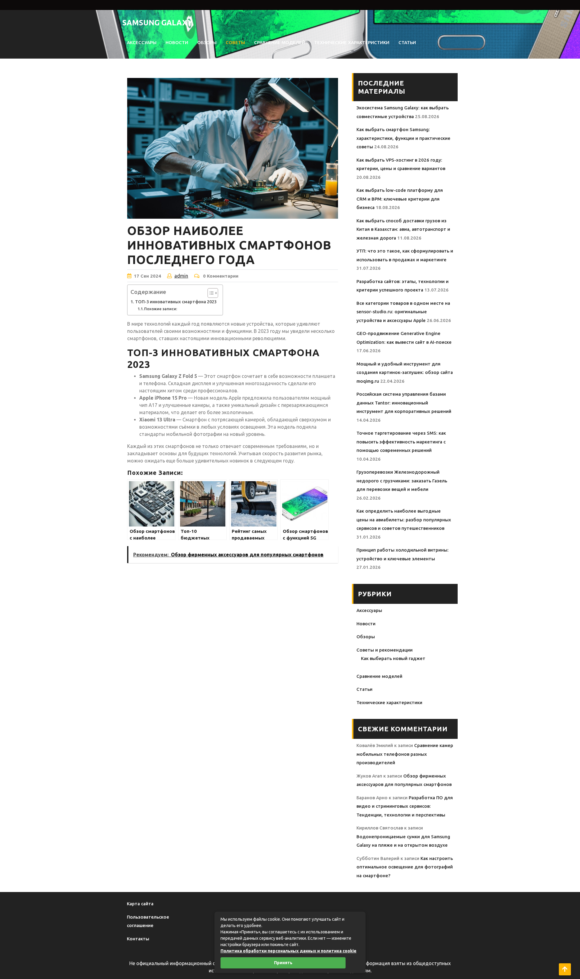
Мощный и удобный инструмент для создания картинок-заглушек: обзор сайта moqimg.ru (404, 372)
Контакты (138, 938)
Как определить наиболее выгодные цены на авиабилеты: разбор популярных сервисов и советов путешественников (403, 519)
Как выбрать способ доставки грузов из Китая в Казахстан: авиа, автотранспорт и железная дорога (403, 229)
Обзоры (207, 42)
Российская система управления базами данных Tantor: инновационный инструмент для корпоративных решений (403, 402)
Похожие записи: (160, 309)
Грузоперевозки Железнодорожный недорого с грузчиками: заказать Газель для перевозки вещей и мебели (401, 480)
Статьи (407, 42)
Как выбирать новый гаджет (393, 658)
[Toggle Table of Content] (210, 293)
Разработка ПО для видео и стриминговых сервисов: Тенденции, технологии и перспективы (404, 806)
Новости (177, 42)
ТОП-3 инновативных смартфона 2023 (176, 301)
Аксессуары (141, 42)
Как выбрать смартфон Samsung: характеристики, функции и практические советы (403, 138)
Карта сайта (140, 903)
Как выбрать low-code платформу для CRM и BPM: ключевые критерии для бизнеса (399, 199)
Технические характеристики (351, 42)
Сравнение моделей (279, 42)
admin (181, 276)
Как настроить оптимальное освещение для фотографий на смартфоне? (404, 867)
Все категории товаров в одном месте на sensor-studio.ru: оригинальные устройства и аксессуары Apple (403, 312)
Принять (283, 962)
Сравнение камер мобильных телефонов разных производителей (404, 754)
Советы (235, 42)
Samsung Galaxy (157, 22)
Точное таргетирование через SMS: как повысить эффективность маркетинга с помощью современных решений (401, 441)
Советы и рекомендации (384, 649)
